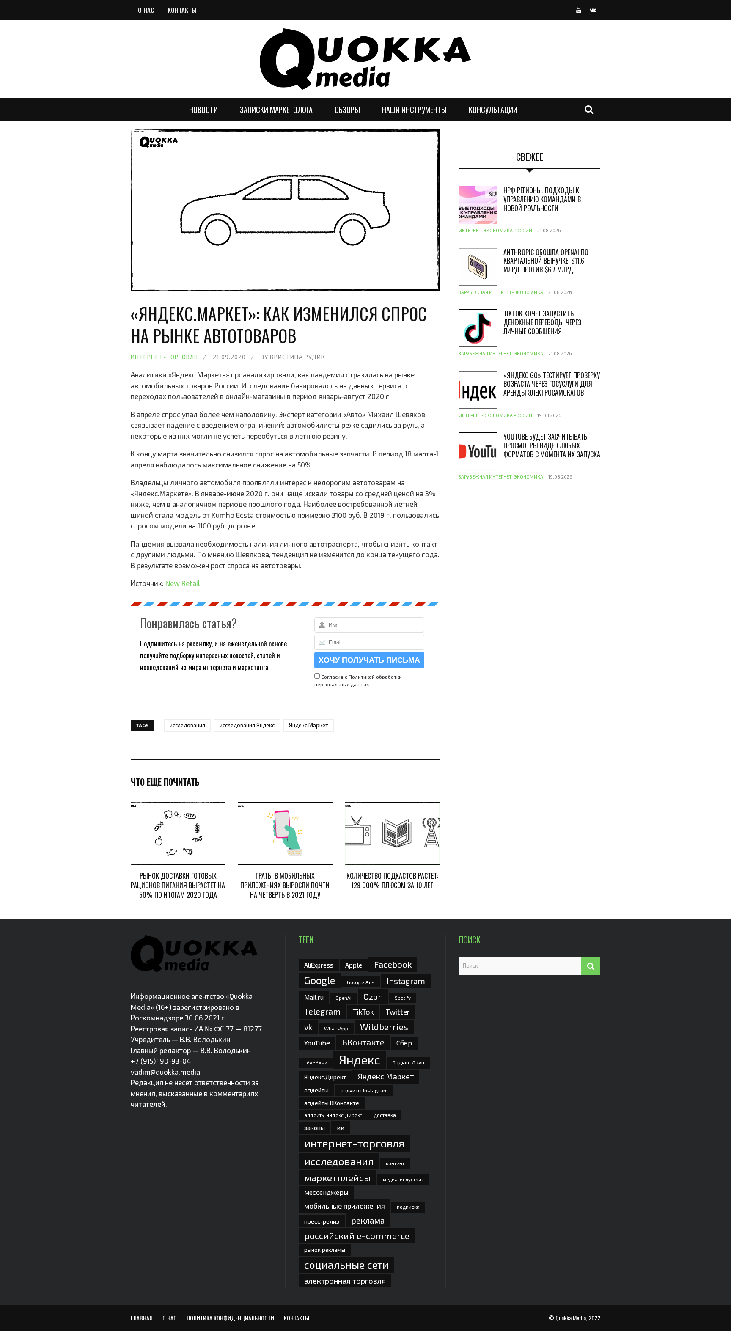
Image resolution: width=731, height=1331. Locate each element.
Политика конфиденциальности (230, 1317)
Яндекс (359, 1059)
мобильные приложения (344, 1206)
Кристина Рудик (297, 356)
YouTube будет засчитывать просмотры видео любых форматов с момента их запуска (551, 445)
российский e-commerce (356, 1235)
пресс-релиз (321, 1221)
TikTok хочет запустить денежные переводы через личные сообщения (542, 322)
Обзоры (347, 109)
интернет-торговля (354, 1143)
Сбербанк (315, 1062)
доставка (385, 1115)
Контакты (182, 9)
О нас (146, 9)
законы (314, 1127)
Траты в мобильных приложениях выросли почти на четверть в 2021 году (285, 885)
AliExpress (318, 965)
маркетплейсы (337, 1177)
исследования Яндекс (247, 725)
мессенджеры (326, 1192)
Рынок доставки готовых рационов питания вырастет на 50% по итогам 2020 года (178, 885)
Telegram (322, 1011)
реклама (368, 1220)
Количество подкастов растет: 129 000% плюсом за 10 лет (392, 880)
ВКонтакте (363, 1042)
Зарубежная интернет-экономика (501, 292)
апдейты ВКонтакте (331, 1102)
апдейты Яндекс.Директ (333, 1115)
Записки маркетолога (276, 109)
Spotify (403, 998)
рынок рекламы (324, 1249)
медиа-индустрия (403, 1179)
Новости (203, 109)
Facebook (393, 964)
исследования (187, 725)
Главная (142, 1317)
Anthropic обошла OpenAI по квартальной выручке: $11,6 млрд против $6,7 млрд (545, 261)
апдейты (316, 1090)
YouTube (317, 1043)
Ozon (373, 996)
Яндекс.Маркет (308, 725)
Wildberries (384, 1026)
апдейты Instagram (364, 1090)
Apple (353, 965)
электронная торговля (345, 1280)
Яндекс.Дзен (408, 1062)
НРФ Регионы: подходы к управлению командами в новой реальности (542, 199)
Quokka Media (570, 1317)
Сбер (404, 1043)
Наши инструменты (414, 109)
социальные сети (346, 1264)
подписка (408, 1207)
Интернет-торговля (164, 356)
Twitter (398, 1011)
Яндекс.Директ (325, 1077)
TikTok (363, 1011)
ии (340, 1127)
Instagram (406, 981)
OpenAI (343, 998)
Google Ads (361, 982)
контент (395, 1163)
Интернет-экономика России (495, 230)
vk (308, 1027)
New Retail (182, 583)
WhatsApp (336, 1028)
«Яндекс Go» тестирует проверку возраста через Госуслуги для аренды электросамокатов (551, 384)
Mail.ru (314, 997)
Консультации (493, 109)
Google (319, 980)
